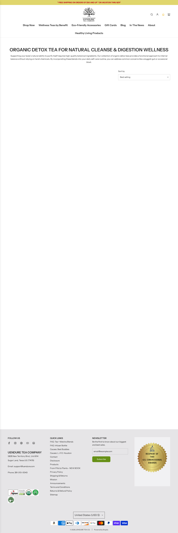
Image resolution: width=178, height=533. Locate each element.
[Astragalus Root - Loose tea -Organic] (68, 151)
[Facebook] (9, 443)
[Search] (152, 14)
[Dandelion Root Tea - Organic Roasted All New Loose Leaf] (152, 102)
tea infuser (32, 279)
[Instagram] (15, 443)
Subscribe (101, 459)
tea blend (52, 219)
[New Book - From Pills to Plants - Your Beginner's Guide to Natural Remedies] (110, 102)
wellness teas (134, 231)
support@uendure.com (24, 466)
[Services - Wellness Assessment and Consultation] (26, 151)
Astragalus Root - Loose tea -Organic (67, 172)
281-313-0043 (21, 472)
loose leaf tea (44, 215)
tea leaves (15, 203)
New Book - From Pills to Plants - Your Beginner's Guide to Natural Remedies (109, 123)
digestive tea (154, 236)
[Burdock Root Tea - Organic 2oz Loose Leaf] (68, 102)
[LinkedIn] (33, 443)
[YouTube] (27, 443)
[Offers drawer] (163, 14)
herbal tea (38, 211)
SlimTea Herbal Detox (17, 123)
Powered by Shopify (101, 530)
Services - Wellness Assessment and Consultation (24, 172)
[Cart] (169, 14)
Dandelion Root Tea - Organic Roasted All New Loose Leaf (151, 123)
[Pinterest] (21, 443)
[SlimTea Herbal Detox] (26, 102)
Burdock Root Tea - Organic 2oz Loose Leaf (67, 123)
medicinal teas (98, 239)
